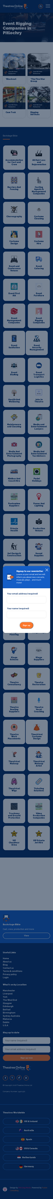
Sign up (26, 625)
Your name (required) (18, 608)
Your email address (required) (22, 594)
